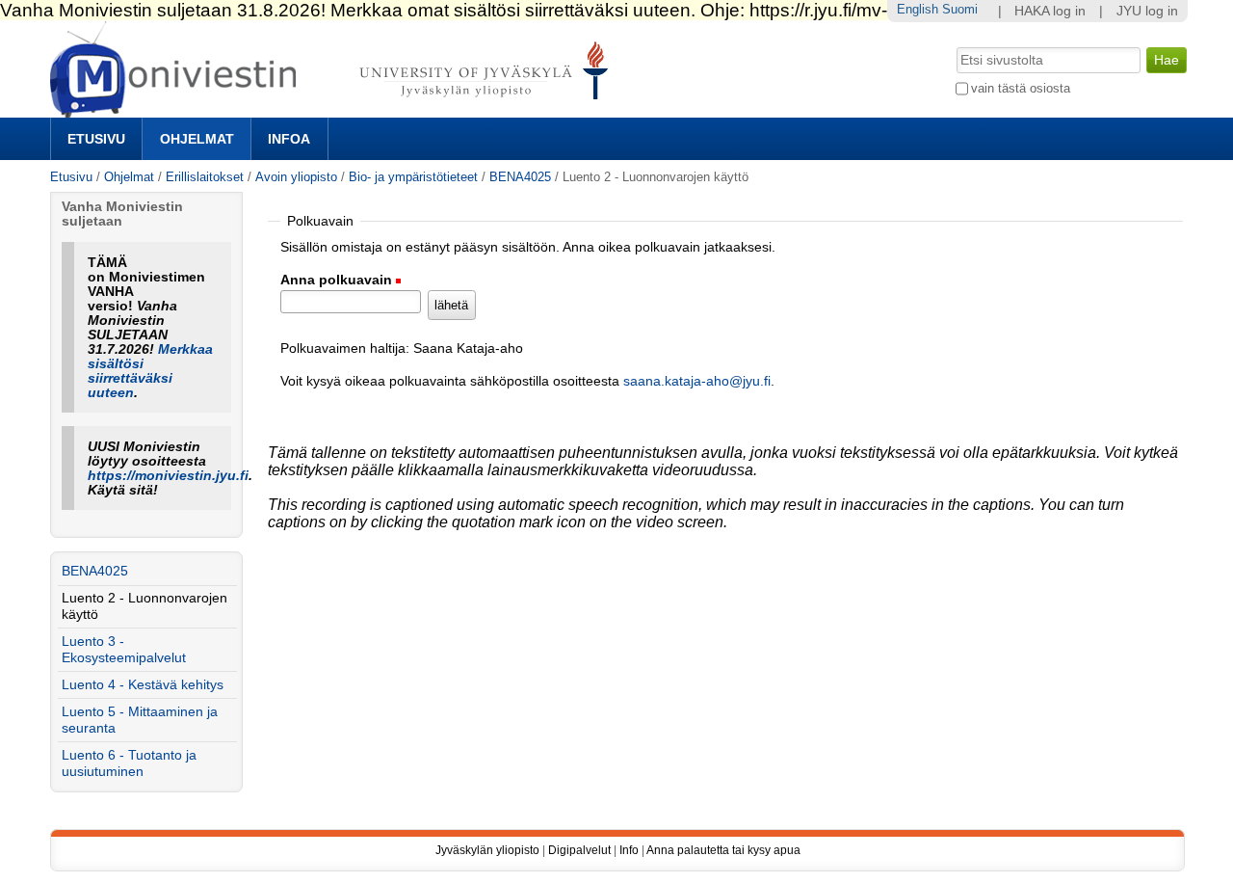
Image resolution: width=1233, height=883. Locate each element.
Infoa (289, 139)
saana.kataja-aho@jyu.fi (697, 381)
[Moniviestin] (334, 109)
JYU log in (1147, 11)
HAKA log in (1050, 11)
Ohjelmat (197, 139)
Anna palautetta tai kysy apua (723, 850)
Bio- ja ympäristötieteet (413, 177)
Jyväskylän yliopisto (487, 850)
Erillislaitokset (205, 177)
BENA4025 (520, 177)
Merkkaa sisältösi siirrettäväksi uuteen (150, 371)
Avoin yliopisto (296, 177)
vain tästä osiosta (1020, 88)
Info (629, 850)
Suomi (960, 9)
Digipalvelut (579, 850)
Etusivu (96, 139)
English (917, 9)
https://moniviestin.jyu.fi (168, 475)
